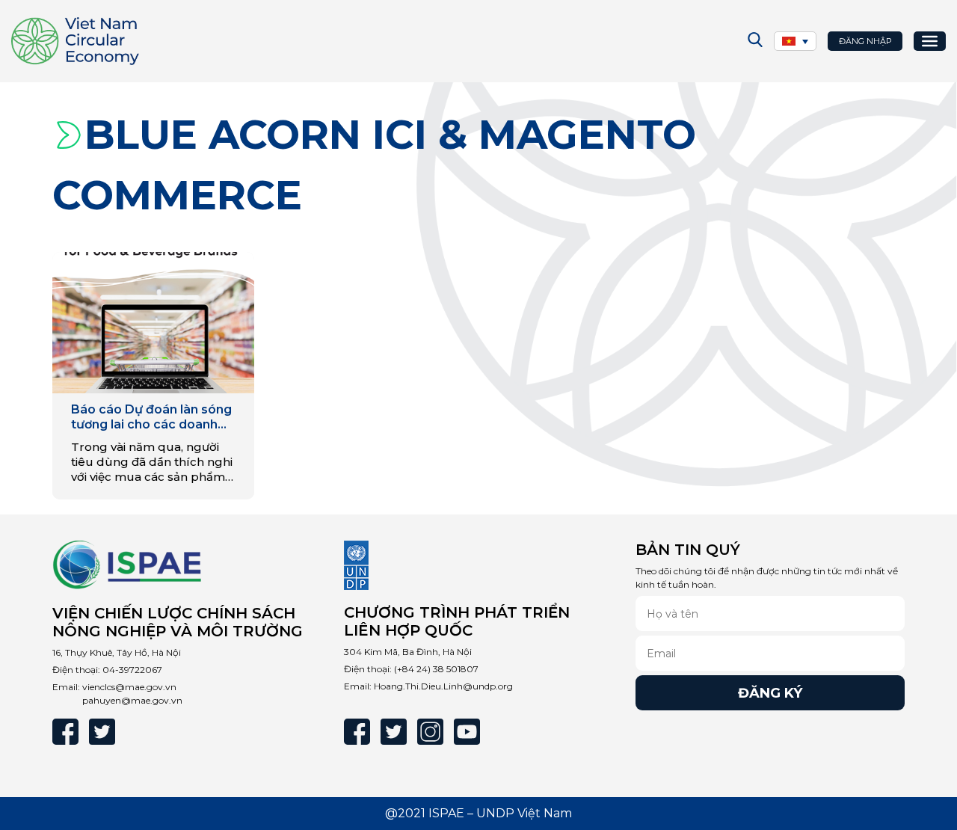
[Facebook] (65, 732)
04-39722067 (132, 669)
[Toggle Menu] (930, 41)
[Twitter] (102, 732)
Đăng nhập (865, 41)
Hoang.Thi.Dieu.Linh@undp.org (443, 686)
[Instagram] (430, 732)
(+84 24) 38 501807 (436, 668)
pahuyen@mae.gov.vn (132, 700)
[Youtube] (467, 732)
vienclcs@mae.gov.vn (129, 686)
